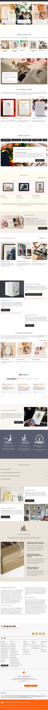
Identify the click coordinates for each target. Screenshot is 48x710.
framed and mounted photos (8, 263)
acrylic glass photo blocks (23, 263)
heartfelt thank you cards (40, 602)
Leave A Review (25, 649)
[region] (24, 388)
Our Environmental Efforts (36, 645)
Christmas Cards (13, 655)
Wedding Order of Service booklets (30, 287)
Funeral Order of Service (5, 649)
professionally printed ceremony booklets (38, 121)
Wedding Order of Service (5, 646)
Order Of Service (13, 649)
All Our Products (12, 643)
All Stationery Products (14, 660)
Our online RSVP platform (36, 648)
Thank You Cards (13, 646)
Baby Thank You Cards (29, 219)
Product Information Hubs (14, 666)
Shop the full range (42, 340)
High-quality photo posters (36, 263)
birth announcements (41, 335)
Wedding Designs (13, 645)
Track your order (26, 643)
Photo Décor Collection (41, 177)
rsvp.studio (4, 665)
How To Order (25, 652)
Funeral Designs (12, 648)
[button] (20, 55)
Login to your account (26, 654)
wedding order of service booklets (14, 612)
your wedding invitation (19, 590)
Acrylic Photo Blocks (4, 652)
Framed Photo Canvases (5, 657)
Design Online (39, 160)
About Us (42, 643)
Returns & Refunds (44, 651)
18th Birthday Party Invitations (15, 663)
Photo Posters (3, 660)
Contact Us (43, 645)
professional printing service (39, 592)
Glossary (24, 646)
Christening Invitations (6, 361)
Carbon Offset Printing (35, 646)
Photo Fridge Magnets (4, 654)
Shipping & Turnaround (27, 651)
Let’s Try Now (4, 516)
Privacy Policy (43, 649)
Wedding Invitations (4, 643)
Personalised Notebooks (14, 658)
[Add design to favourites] (14, 181)
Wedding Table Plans (4, 651)
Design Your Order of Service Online (33, 294)
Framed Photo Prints (4, 655)
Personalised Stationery (14, 651)
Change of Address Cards (5, 648)
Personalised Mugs (13, 657)
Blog (24, 648)
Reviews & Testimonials (27, 645)
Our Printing (34, 643)
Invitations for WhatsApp (14, 654)
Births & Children (13, 652)
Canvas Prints (3, 658)
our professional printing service (14, 600)
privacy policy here (25, 681)
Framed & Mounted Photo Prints (7, 510)
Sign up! (30, 685)
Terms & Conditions (44, 646)
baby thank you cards (24, 361)
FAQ (41, 648)
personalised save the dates (23, 121)
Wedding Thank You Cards (5, 645)
